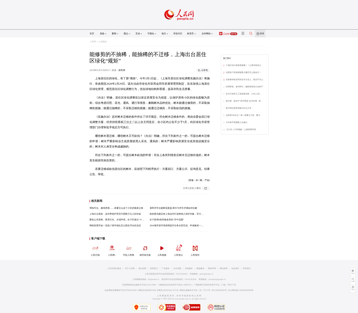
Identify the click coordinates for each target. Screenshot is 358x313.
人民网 (93, 42)
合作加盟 (177, 268)
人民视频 (161, 255)
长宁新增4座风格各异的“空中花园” (167, 219)
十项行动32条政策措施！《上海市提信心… (244, 65)
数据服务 (200, 268)
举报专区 (177, 33)
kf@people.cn (153, 279)
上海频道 (103, 42)
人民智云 (178, 255)
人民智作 (195, 255)
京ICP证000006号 (219, 290)
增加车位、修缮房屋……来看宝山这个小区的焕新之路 (116, 208)
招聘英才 (154, 268)
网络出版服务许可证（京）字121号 (195, 290)
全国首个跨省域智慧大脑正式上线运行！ (243, 72)
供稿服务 (189, 268)
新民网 (121, 70)
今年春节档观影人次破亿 (236, 122)
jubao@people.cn (206, 274)
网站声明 (212, 268)
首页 (92, 33)
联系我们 (247, 268)
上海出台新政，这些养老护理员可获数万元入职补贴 (115, 214)
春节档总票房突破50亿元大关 (238, 108)
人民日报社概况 (114, 268)
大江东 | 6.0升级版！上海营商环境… (242, 129)
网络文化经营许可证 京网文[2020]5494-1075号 (158, 290)
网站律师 (224, 268)
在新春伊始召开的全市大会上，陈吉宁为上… (245, 79)
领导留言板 (145, 255)
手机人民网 (128, 255)
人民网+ (112, 255)
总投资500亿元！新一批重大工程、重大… (244, 115)
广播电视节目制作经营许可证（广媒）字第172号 (215, 285)
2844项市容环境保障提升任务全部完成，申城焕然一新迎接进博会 (182, 225)
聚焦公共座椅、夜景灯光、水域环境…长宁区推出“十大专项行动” (122, 219)
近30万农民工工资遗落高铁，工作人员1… (244, 94)
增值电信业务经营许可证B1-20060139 (175, 285)
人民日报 (95, 255)
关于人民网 (130, 268)
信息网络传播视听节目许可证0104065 (121, 290)
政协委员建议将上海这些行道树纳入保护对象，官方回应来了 (180, 214)
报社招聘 (142, 268)
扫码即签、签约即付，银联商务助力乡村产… (245, 87)
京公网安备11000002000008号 (241, 290)
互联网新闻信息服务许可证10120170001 (139, 285)
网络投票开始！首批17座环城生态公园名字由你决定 (115, 225)
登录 (262, 33)
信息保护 (235, 268)
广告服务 (165, 268)
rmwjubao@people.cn (217, 279)
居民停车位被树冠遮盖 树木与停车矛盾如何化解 (173, 208)
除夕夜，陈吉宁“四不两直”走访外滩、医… (244, 101)
